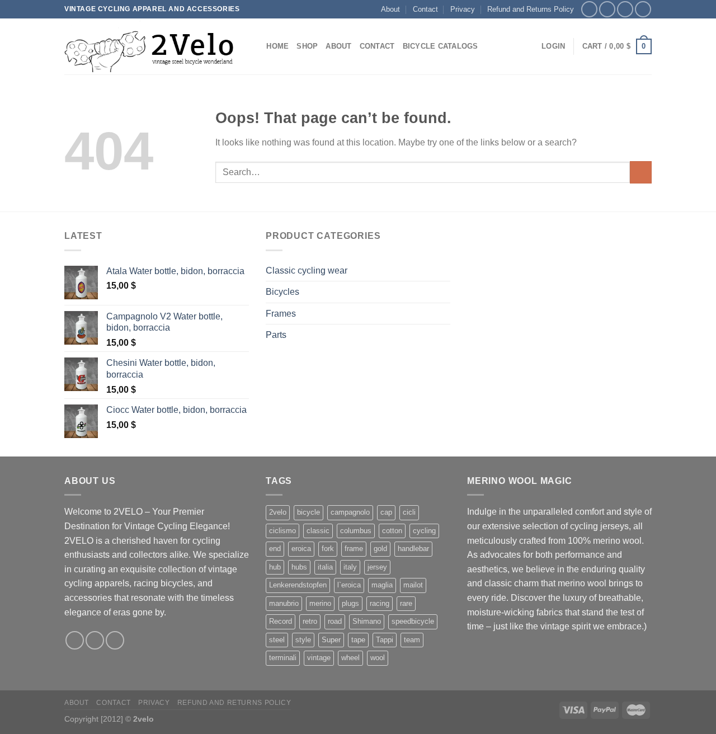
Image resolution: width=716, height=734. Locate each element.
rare (406, 603)
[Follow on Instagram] (607, 9)
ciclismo (282, 530)
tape (358, 640)
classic (318, 530)
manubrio (284, 603)
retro (310, 621)
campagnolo (350, 512)
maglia (382, 585)
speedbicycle (413, 621)
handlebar (413, 548)
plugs (350, 603)
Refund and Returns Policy (530, 9)
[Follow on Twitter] (625, 9)
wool (377, 657)
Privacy (462, 9)
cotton (392, 530)
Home (277, 46)
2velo (277, 512)
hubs (299, 567)
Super (331, 640)
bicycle (308, 512)
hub (275, 567)
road (335, 621)
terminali (282, 657)
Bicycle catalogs (440, 46)
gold (380, 548)
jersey (377, 567)
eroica (301, 548)
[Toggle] (445, 270)
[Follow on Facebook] (589, 9)
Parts (276, 335)
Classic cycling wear (306, 270)
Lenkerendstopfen (298, 585)
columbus (355, 530)
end (275, 548)
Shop (307, 46)
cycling (424, 530)
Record (280, 621)
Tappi (384, 640)
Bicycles (282, 292)
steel (277, 640)
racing (379, 603)
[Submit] (641, 172)
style (303, 640)
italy (350, 567)
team (412, 640)
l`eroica (349, 585)
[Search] (254, 46)
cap (386, 512)
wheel (350, 657)
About (390, 9)
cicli (409, 512)
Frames (281, 313)
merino (320, 603)
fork (328, 548)
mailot (413, 585)
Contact (425, 9)
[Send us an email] (643, 9)
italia (325, 567)
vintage (319, 657)
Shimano (366, 621)
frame (354, 548)
